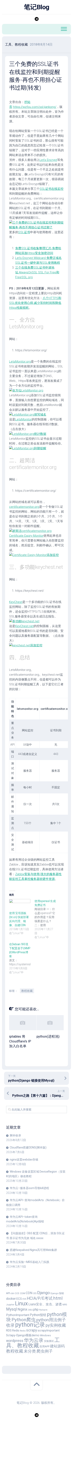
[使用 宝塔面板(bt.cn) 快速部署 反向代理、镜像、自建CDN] (19, 905)
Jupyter (10, 1304)
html (58, 1298)
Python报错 (38, 1315)
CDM (22, 1293)
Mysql (11, 1309)
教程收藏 (27, 990)
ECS (19, 1299)
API (8, 1293)
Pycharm (43, 1310)
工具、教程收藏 (16, 44)
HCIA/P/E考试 (40, 1298)
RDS (9, 1330)
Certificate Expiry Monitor (26, 535)
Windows (45, 1335)
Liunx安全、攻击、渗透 (45, 1304)
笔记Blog (36, 7)
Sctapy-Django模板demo (22, 1335)
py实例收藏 (56, 1325)
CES (34, 1293)
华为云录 (33, 1340)
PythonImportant (17, 1315)
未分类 (30, 1351)
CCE (17, 1293)
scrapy (31, 1330)
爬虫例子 (44, 1351)
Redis (15, 1330)
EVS (24, 1299)
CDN (29, 1293)
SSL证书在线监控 (51, 189)
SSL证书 (24, 232)
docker (11, 1299)
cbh (12, 1293)
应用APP (44, 1346)
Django (43, 1292)
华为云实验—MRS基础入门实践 (29, 1262)
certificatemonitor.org (24, 507)
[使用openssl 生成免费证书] (47, 919)
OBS (30, 1309)
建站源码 (57, 1346)
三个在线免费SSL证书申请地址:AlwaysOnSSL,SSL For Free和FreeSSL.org (37, 272)
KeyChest (15, 602)
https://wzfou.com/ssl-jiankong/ (34, 107)
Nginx (22, 1309)
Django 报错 (57, 1293)
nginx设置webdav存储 (24, 1159)
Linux (21, 1303)
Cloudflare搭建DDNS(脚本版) (28, 1147)
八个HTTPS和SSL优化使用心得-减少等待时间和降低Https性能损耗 (35, 303)
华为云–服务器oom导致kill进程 (29, 1188)
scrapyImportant (49, 1330)
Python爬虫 (24, 1319)
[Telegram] (36, 19)
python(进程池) (48, 1036)
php (36, 1309)
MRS (64, 1304)
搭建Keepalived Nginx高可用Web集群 (33, 1250)
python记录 (30, 1324)
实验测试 (49, 1341)
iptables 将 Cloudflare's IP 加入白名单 (20, 1041)
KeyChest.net (24, 626)
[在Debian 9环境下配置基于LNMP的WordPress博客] (21, 958)
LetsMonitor (23, 419)
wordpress (14, 1340)
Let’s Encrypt (48, 160)
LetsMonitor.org (20, 361)
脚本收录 (15, 1135)
